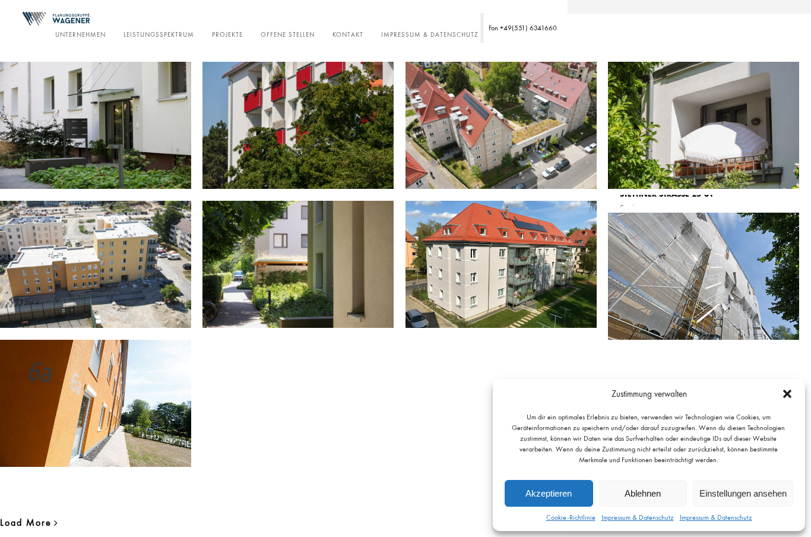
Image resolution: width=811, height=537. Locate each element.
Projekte (227, 34)
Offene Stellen (288, 34)
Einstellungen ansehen (743, 493)
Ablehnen (643, 493)
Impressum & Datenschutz (637, 517)
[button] (787, 394)
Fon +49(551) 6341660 (523, 28)
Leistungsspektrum (158, 34)
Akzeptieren (548, 493)
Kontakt (347, 34)
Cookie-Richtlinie (570, 517)
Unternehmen (80, 34)
